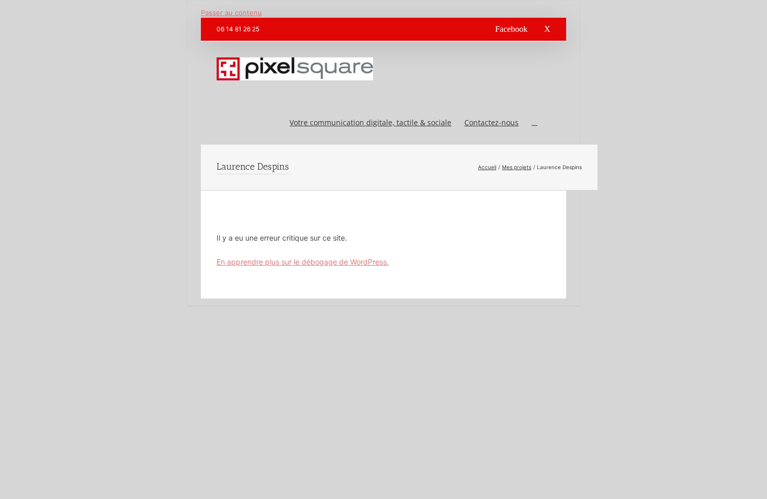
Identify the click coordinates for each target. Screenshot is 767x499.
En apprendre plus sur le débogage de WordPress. (303, 261)
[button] (534, 121)
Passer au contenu (231, 12)
